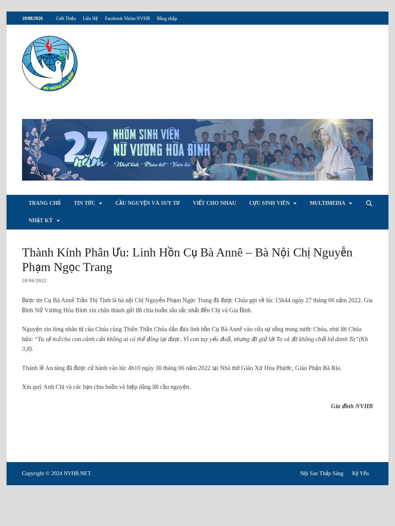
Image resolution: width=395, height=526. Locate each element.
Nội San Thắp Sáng (321, 473)
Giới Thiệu (66, 18)
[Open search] (369, 204)
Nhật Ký (41, 220)
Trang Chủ (45, 203)
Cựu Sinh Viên (269, 203)
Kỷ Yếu (360, 473)
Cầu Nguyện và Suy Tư (147, 203)
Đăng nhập (167, 18)
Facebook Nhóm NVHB (127, 18)
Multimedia (327, 203)
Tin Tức (84, 203)
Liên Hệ (90, 18)
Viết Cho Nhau (214, 203)
